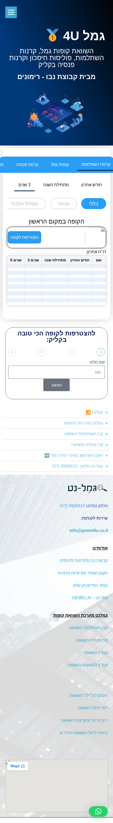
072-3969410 (72, 506)
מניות (63, 203)
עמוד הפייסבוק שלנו (90, 585)
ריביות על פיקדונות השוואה (84, 720)
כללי (93, 203)
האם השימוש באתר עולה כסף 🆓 (73, 455)
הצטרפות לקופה (24, 237)
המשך (56, 385)
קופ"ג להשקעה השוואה (88, 665)
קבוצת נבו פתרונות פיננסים (84, 560)
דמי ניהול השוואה (93, 708)
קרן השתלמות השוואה (83, 434)
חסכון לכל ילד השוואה (89, 695)
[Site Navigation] (11, 12)
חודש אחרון (91, 185)
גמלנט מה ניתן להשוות (83, 423)
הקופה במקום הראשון (56, 221)
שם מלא (97, 362)
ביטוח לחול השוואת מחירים (84, 733)
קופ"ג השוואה (96, 652)
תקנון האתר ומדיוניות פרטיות (83, 573)
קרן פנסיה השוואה (87, 444)
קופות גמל (60, 164)
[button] (56, 412)
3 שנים (24, 185)
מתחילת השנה (56, 185)
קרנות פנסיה (27, 164)
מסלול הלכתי (24, 203)
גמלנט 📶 (94, 412)
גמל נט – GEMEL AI (90, 598)
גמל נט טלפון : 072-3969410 (77, 466)
